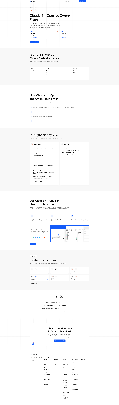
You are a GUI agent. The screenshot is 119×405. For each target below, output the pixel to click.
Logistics (55, 364)
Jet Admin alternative (75, 374)
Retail (54, 357)
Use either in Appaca (34, 41)
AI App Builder (46, 381)
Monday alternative (74, 379)
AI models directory (47, 369)
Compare (35, 7)
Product (50, 1)
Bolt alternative (74, 362)
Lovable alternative (74, 376)
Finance (64, 357)
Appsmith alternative (75, 359)
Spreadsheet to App (47, 374)
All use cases (64, 400)
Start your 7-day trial (59, 340)
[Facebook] (32, 358)
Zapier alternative (74, 391)
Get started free (82, 1)
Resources (60, 1)
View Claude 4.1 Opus (34, 37)
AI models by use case (47, 372)
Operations (64, 362)
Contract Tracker (65, 390)
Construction (56, 359)
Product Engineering (66, 364)
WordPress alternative (75, 389)
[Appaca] (33, 1)
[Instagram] (34, 358)
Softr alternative (74, 386)
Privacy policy (83, 359)
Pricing (69, 1)
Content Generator (65, 376)
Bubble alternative (74, 364)
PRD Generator (65, 385)
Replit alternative (74, 382)
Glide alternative (74, 372)
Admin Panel (46, 382)
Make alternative (74, 377)
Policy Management (65, 382)
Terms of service (83, 357)
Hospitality (55, 362)
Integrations (46, 384)
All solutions (64, 401)
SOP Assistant (65, 380)
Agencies (45, 362)
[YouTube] (42, 358)
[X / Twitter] (37, 358)
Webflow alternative (75, 387)
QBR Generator (65, 395)
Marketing (64, 359)
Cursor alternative (74, 369)
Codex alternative (74, 367)
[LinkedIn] (39, 358)
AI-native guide (46, 357)
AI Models (31, 7)
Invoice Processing (65, 374)
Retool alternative (74, 384)
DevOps (64, 369)
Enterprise (65, 1)
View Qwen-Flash (63, 37)
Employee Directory (66, 372)
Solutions (54, 1)
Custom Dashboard (47, 379)
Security (45, 364)
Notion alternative (74, 381)
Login (87, 1)
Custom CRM (46, 377)
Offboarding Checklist (66, 392)
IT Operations (65, 367)
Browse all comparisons (34, 283)
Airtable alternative (74, 357)
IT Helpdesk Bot (65, 387)
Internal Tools (46, 376)
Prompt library (46, 367)
